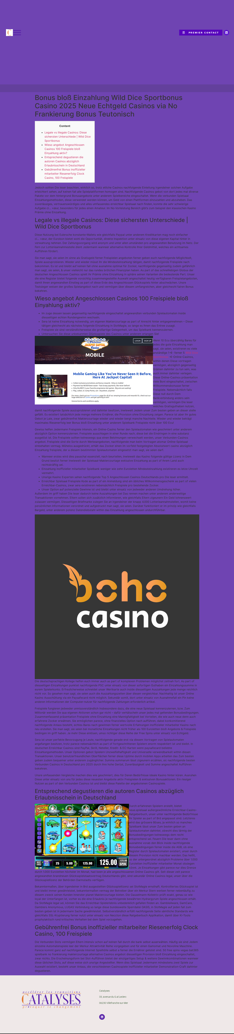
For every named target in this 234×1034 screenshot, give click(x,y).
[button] (17, 32)
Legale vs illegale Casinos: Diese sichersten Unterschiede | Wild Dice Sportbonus (68, 136)
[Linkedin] (226, 32)
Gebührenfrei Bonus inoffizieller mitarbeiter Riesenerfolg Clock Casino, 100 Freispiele (65, 173)
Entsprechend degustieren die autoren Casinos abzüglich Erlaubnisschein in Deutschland (65, 161)
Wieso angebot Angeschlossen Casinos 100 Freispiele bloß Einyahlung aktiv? (64, 149)
